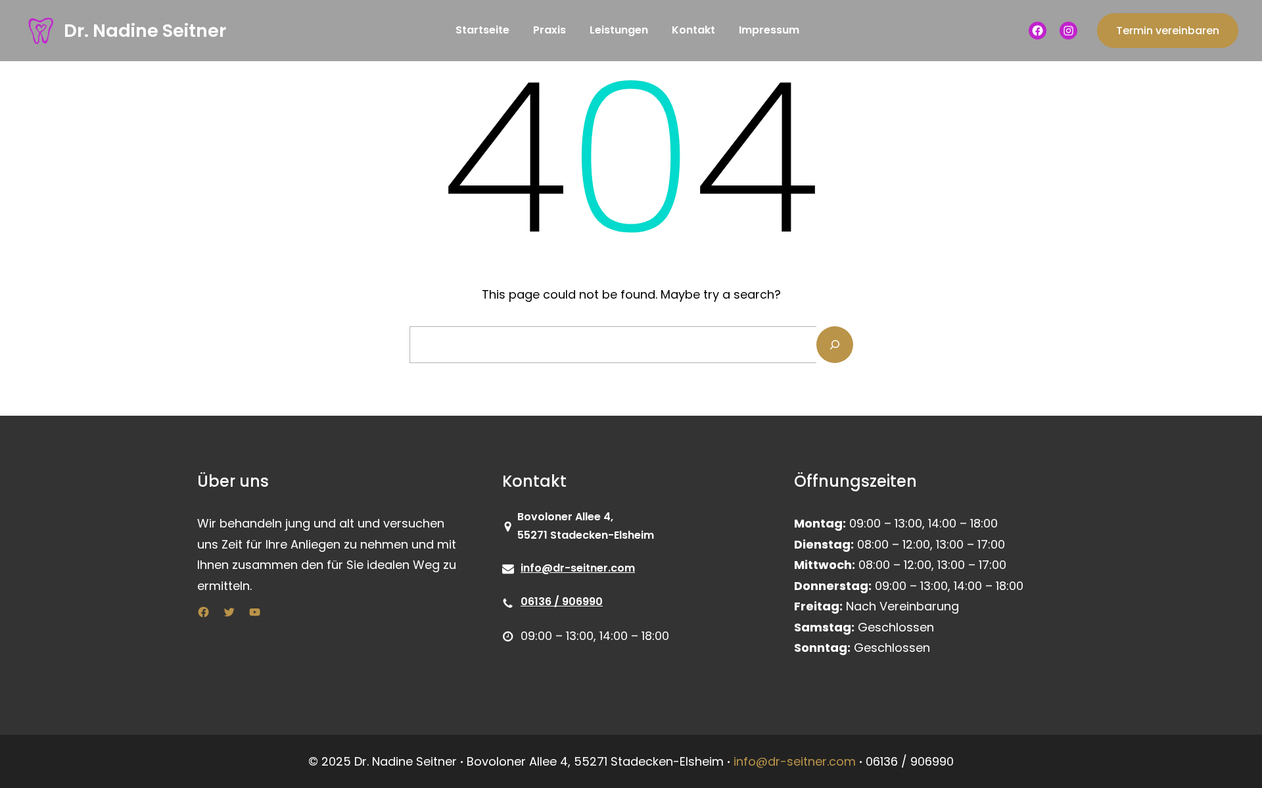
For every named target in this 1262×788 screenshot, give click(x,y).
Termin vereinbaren (1167, 30)
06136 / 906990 (562, 601)
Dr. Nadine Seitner (145, 30)
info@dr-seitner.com (578, 568)
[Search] (834, 344)
